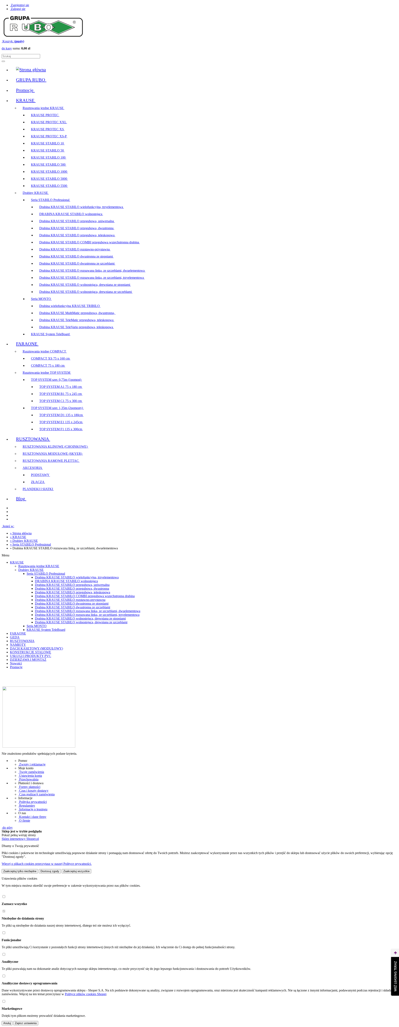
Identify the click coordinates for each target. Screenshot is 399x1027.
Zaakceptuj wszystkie (76, 871)
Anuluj (7, 1023)
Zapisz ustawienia (26, 1023)
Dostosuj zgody (50, 871)
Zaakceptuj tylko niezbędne (19, 871)
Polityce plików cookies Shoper (85, 994)
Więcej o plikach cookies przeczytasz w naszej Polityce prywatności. (47, 863)
